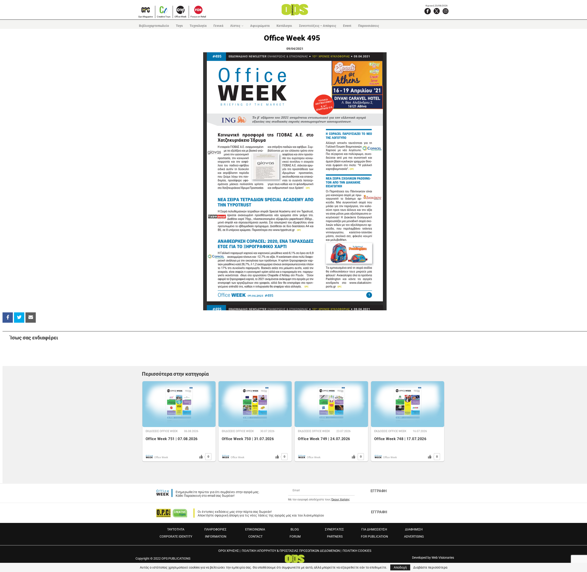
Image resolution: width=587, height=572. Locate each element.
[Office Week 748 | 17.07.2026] (407, 404)
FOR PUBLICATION (374, 536)
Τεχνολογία (198, 26)
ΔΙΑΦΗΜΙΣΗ (414, 529)
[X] (436, 11)
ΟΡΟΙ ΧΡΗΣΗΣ (228, 551)
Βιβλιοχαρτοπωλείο (154, 26)
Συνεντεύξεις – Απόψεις (317, 26)
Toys (179, 26)
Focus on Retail (198, 16)
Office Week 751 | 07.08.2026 (172, 439)
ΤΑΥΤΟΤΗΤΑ (175, 529)
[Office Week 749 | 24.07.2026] (331, 404)
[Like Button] (201, 456)
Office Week (180, 16)
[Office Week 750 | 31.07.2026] (255, 404)
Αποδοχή (400, 567)
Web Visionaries (443, 557)
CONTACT (255, 536)
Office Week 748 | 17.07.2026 (400, 439)
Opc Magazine (145, 16)
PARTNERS (335, 536)
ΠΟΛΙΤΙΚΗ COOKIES (357, 551)
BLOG (295, 529)
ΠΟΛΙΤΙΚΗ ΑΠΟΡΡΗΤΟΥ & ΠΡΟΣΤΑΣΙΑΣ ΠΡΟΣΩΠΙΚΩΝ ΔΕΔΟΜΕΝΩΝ (291, 551)
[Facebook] (428, 11)
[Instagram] (445, 11)
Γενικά (218, 26)
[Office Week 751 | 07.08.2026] (179, 404)
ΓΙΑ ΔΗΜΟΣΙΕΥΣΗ (374, 529)
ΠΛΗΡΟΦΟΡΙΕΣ (215, 529)
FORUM (295, 536)
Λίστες (235, 26)
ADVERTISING (414, 536)
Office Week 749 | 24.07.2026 (324, 439)
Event (347, 26)
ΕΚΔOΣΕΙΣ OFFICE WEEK (162, 431)
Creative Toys (163, 16)
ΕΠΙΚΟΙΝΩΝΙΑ (255, 529)
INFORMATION (215, 536)
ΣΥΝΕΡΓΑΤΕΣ (334, 529)
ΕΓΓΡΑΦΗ (379, 491)
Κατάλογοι (284, 26)
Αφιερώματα (260, 26)
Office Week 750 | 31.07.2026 (248, 439)
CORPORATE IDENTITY (176, 536)
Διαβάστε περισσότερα (430, 567)
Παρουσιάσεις (368, 26)
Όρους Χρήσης (340, 499)
